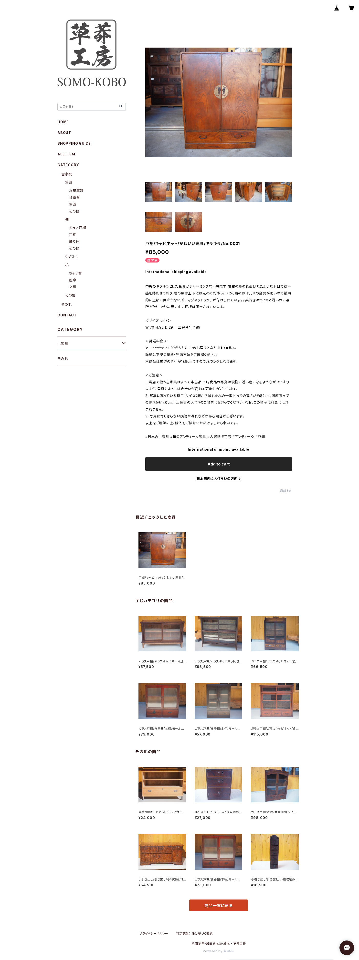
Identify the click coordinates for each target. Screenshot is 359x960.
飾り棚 (74, 241)
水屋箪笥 (76, 191)
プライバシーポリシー (153, 933)
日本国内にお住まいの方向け (219, 478)
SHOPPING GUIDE (74, 143)
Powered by (213, 951)
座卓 (72, 280)
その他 (74, 211)
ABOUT (64, 133)
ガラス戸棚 (77, 228)
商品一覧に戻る (218, 905)
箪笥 (69, 182)
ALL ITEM (66, 154)
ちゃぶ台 (75, 273)
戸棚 (72, 234)
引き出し (72, 256)
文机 (72, 287)
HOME (63, 122)
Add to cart (219, 464)
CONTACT (67, 315)
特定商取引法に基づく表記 (194, 933)
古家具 (66, 174)
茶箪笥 (74, 197)
